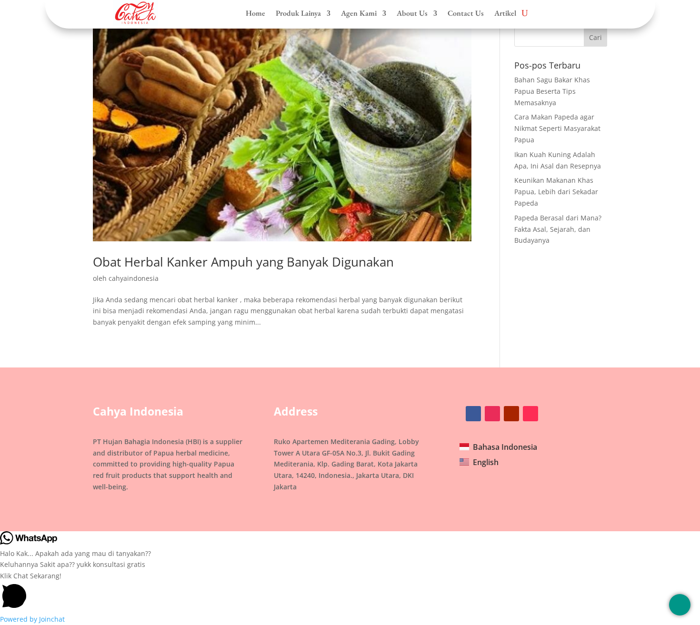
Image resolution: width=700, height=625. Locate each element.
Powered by (32, 619)
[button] (350, 592)
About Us (412, 13)
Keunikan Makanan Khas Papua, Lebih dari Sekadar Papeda (556, 192)
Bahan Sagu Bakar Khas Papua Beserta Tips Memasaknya (552, 91)
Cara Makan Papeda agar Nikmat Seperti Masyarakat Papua (557, 128)
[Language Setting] (679, 604)
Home (255, 13)
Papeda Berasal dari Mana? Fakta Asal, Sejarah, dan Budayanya (557, 229)
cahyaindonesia (134, 278)
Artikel (505, 13)
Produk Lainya (298, 13)
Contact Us (466, 13)
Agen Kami (359, 13)
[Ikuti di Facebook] (473, 413)
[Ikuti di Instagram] (492, 413)
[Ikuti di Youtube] (511, 413)
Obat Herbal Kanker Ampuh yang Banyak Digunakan (243, 261)
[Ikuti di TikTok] (530, 413)
